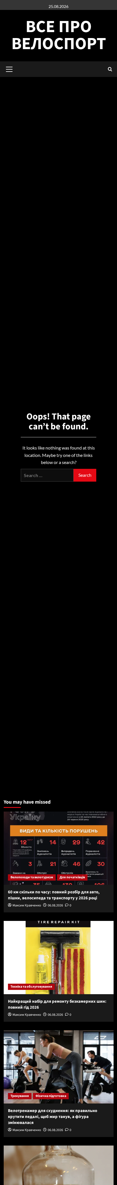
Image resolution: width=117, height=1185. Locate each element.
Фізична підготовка (50, 1096)
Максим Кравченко (26, 905)
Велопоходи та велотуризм (32, 877)
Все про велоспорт (58, 35)
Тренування (20, 1096)
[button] (110, 69)
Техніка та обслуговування (31, 986)
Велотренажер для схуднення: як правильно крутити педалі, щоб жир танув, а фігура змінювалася (52, 1117)
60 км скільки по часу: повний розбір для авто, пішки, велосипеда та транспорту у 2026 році (54, 895)
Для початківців (72, 877)
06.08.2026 (55, 905)
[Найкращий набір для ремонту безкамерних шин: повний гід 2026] (59, 957)
